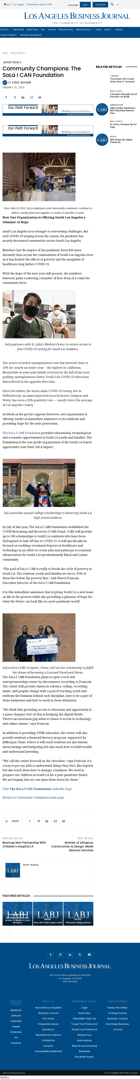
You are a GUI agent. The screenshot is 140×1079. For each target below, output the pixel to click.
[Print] (39, 97)
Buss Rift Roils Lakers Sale (48, 922)
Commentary (116, 105)
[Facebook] (6, 97)
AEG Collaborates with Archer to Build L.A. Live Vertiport (17, 920)
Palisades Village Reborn (78, 922)
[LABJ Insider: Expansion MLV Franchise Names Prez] (102, 109)
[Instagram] (60, 954)
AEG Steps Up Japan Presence (121, 141)
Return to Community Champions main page (33, 797)
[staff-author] (5, 82)
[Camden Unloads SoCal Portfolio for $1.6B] (102, 94)
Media (47, 919)
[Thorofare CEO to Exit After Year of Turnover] (102, 79)
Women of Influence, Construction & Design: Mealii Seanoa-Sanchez (72, 846)
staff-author (21, 82)
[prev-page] (5, 931)
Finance (114, 76)
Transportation (17, 915)
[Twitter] (14, 97)
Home (5, 53)
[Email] (31, 97)
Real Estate (116, 91)
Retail (78, 919)
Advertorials (18, 53)
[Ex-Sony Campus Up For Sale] (102, 124)
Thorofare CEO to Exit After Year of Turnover (122, 80)
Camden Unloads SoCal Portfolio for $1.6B (123, 95)
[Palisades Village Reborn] (78, 914)
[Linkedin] (23, 97)
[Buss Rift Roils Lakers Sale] (48, 914)
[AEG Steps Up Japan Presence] (102, 140)
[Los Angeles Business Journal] (70, 965)
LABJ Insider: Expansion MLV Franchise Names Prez (122, 110)
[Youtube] (89, 954)
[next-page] (10, 931)
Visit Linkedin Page (37, 789)
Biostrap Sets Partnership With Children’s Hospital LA (24, 844)
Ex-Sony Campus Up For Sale (123, 125)
